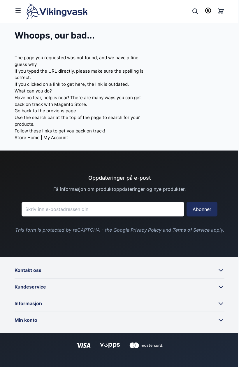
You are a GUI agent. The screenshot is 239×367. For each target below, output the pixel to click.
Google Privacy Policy (137, 230)
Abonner (202, 209)
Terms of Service (191, 230)
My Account (55, 137)
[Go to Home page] (107, 12)
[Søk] (195, 11)
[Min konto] (208, 10)
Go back (23, 110)
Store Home (27, 137)
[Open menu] (18, 10)
